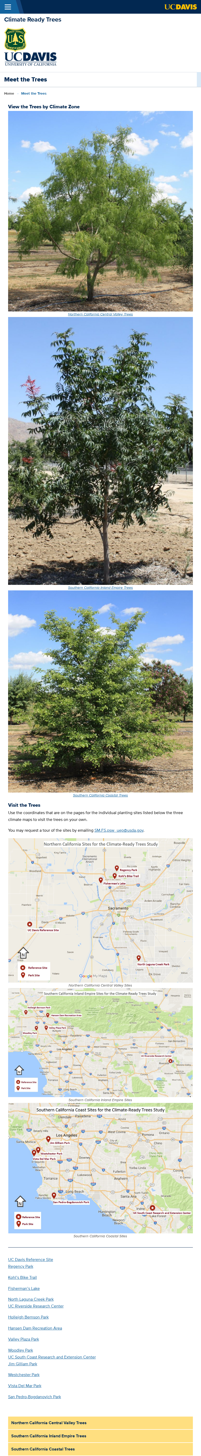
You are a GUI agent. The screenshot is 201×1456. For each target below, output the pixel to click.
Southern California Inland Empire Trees (100, 587)
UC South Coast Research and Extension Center (52, 1357)
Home (9, 93)
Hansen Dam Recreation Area (35, 1328)
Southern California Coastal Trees (100, 795)
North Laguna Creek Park (31, 1299)
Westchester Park (24, 1375)
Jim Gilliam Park (22, 1364)
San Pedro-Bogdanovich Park (34, 1397)
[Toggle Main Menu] (8, 7)
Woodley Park (20, 1350)
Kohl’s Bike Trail (22, 1277)
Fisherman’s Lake (24, 1288)
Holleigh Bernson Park (28, 1317)
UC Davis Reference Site (30, 1259)
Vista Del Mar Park (24, 1386)
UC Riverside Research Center (36, 1306)
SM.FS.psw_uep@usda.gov (118, 830)
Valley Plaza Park (23, 1339)
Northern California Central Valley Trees (100, 314)
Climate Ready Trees (32, 19)
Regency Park (20, 1266)
